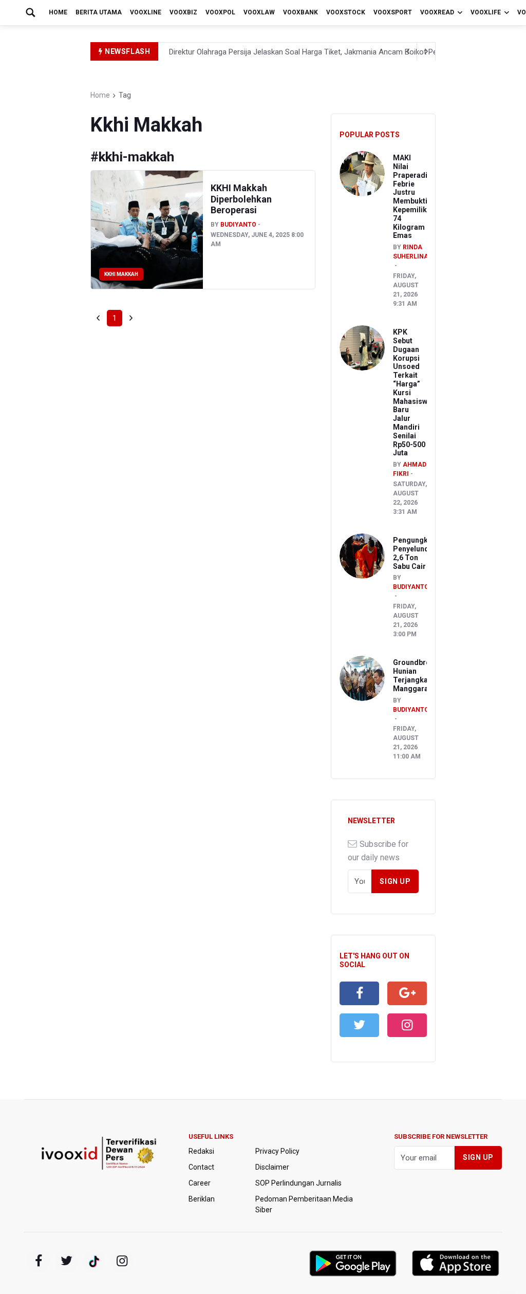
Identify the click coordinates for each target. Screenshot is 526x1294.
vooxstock (345, 12)
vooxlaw (259, 12)
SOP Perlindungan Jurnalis (298, 1183)
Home (58, 12)
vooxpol (220, 12)
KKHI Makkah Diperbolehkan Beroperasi (241, 198)
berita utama (99, 12)
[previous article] (426, 51)
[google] (407, 993)
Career (200, 1183)
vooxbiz (183, 12)
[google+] (94, 1261)
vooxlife (486, 12)
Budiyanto (238, 224)
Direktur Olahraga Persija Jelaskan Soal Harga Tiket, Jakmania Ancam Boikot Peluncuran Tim (325, 52)
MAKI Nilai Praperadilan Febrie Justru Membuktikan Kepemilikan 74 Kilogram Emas (416, 196)
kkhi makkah (121, 274)
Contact (201, 1167)
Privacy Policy (277, 1151)
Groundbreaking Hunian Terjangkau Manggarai (421, 675)
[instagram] (407, 1025)
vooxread (437, 12)
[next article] (408, 51)
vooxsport (392, 12)
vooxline (145, 12)
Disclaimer (272, 1167)
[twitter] (359, 1025)
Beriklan (202, 1199)
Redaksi (201, 1151)
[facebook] (359, 993)
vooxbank (300, 12)
